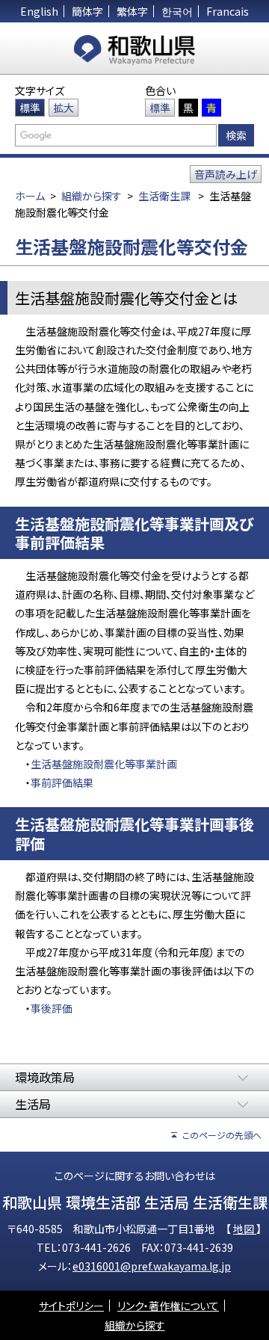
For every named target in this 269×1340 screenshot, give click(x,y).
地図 (244, 1228)
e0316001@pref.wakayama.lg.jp (151, 1266)
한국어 (177, 11)
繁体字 (132, 11)
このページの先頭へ (222, 1134)
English (39, 11)
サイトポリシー (71, 1305)
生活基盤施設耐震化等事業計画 (104, 763)
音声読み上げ (225, 174)
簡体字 (87, 11)
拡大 (63, 107)
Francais (227, 11)
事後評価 (51, 1008)
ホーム (30, 195)
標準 (29, 107)
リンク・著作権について (168, 1305)
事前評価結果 (62, 782)
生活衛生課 (164, 195)
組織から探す (91, 195)
